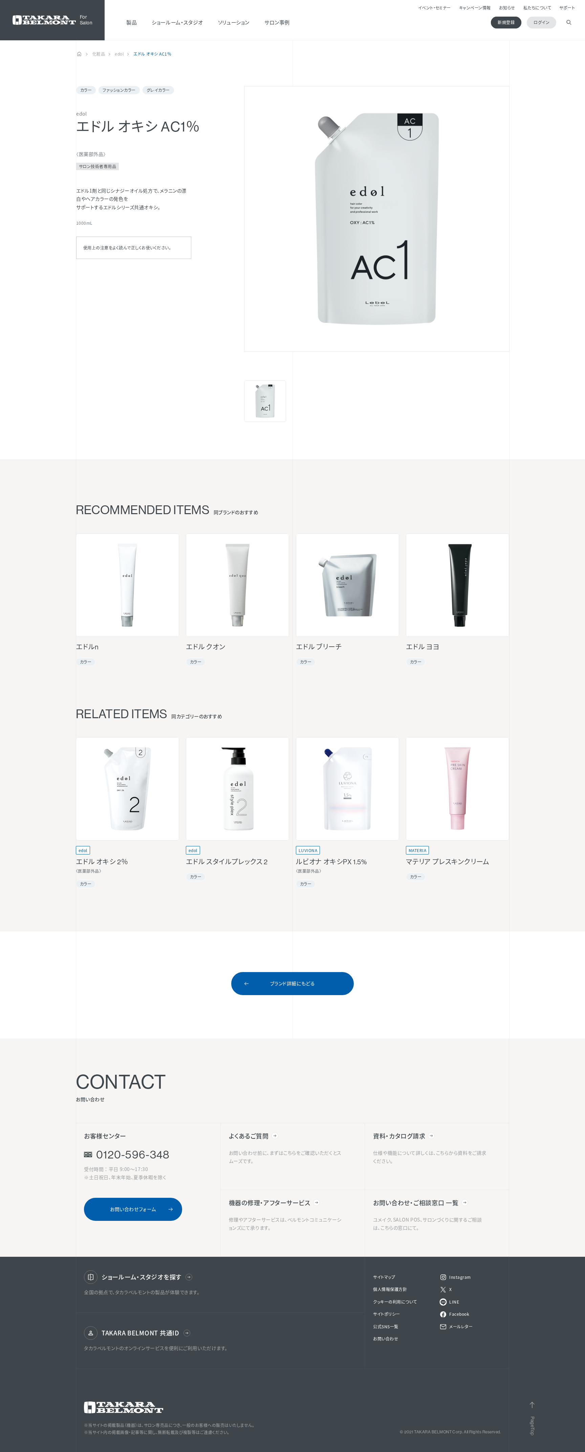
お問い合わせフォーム (133, 1209)
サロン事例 (277, 22)
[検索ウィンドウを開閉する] (569, 22)
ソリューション (234, 22)
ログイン (541, 22)
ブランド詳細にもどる (292, 983)
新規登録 (506, 22)
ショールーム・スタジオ (177, 22)
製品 (131, 22)
